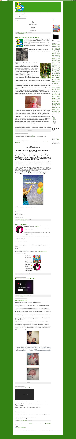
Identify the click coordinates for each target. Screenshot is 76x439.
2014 (53, 117)
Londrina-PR (54, 65)
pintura (59, 107)
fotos (55, 96)
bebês (56, 87)
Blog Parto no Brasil (20, 33)
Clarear (20, 274)
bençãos (59, 87)
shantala (59, 111)
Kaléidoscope (30, 171)
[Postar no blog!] (28, 32)
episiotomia (57, 95)
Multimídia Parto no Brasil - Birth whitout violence (25, 278)
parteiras (58, 104)
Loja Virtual (58, 64)
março (53, 118)
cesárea (53, 89)
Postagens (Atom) (19, 424)
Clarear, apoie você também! (21, 224)
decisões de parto (55, 91)
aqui (18, 328)
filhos (53, 96)
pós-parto (58, 109)
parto (22, 296)
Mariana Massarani (57, 67)
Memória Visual (32, 136)
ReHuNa (53, 75)
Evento (55, 57)
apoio (18, 274)
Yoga (58, 81)
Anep (54, 46)
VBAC (56, 81)
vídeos (59, 113)
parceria (22, 274)
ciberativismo (58, 89)
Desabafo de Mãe (37, 226)
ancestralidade (53, 84)
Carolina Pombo (23, 220)
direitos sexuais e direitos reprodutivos (56, 92)
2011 (53, 123)
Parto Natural (58, 72)
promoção (26, 220)
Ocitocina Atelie (30, 39)
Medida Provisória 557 (58, 68)
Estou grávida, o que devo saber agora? (42, 251)
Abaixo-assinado (54, 44)
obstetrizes (53, 102)
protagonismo (53, 109)
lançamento (55, 99)
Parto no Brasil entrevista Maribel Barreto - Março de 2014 (27, 37)
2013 (53, 121)
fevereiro (54, 119)
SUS (55, 79)
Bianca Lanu (53, 48)
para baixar (55, 103)
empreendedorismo (54, 94)
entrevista (53, 95)
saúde (56, 110)
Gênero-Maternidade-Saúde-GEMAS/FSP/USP (56, 59)
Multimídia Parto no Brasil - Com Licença (23, 387)
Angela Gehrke (57, 46)
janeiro (54, 120)
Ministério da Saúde (54, 70)
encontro (59, 94)
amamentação (56, 83)
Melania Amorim (55, 69)
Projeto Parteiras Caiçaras (55, 74)
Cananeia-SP (56, 50)
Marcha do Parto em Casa (55, 66)
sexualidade (56, 111)
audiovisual (19, 296)
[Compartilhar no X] (29, 32)
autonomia (53, 87)
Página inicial (30, 423)
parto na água (57, 106)
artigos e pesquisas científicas (56, 84)
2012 (53, 122)
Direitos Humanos (58, 55)
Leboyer (23, 33)
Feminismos (53, 58)
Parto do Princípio (56, 73)
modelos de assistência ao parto (56, 100)
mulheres (58, 101)
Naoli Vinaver (57, 71)
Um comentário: (24, 273)
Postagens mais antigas (48, 423)
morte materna (54, 101)
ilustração (59, 98)
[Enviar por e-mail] (27, 273)
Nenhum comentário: (25, 32)
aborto (53, 82)
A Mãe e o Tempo (19, 220)
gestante (59, 96)
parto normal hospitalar (55, 107)
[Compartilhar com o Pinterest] (31, 32)
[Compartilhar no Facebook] (30, 32)
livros (58, 99)
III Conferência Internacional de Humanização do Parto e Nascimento (56, 61)
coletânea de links (56, 90)
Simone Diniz (58, 79)
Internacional (54, 63)
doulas (57, 93)
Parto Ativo (53, 72)
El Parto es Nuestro (56, 56)
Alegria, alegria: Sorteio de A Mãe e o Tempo (24, 135)
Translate (58, 139)
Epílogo (16, 20)
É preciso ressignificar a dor (21, 300)
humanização (54, 98)
